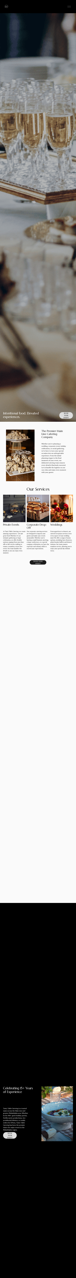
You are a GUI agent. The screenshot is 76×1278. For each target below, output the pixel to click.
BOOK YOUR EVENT (66, 415)
